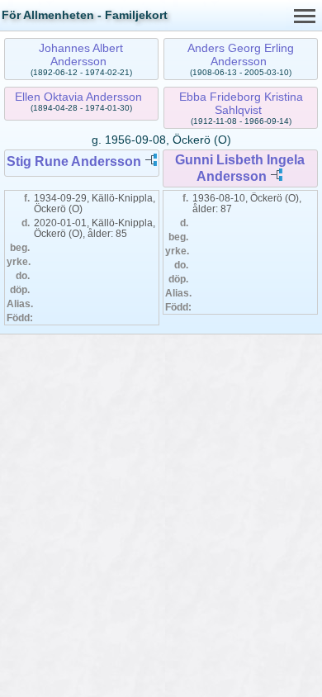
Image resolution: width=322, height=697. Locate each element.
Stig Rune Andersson (74, 161)
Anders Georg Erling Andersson (240, 54)
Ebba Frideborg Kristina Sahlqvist (241, 103)
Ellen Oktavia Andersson (78, 96)
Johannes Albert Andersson (81, 54)
